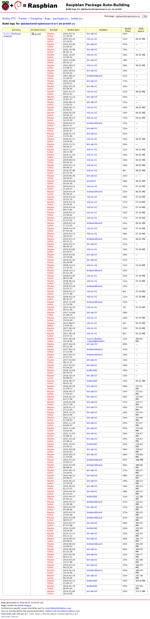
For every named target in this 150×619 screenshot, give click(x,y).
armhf (67, 23)
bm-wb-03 (92, 49)
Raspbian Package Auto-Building (97, 5)
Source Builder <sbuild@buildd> (96, 340)
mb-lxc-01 (92, 39)
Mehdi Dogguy (24, 605)
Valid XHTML (5, 617)
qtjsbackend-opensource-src (39, 23)
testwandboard (94, 76)
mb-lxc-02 (92, 65)
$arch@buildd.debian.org (58, 608)
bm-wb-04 (92, 97)
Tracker (22, 18)
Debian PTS (9, 18)
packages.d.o (61, 18)
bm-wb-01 (92, 86)
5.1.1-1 (7, 34)
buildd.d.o (77, 18)
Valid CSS (14, 617)
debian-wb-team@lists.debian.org (62, 611)
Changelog (36, 18)
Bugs (47, 18)
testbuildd (92, 370)
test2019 (91, 181)
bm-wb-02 (92, 34)
